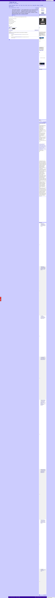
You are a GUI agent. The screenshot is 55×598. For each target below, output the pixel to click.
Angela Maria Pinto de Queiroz (18, 34)
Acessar (44, 0)
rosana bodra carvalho (17, 14)
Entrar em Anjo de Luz (11, 33)
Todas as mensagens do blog (12, 7)
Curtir (10, 27)
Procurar (54, 0)
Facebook (11, 28)
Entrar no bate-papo (50, 597)
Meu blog (18, 7)
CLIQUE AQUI (41, 50)
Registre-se (41, 0)
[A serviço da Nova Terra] (42, 43)
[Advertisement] (41, 82)
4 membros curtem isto (14, 27)
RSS (9, 39)
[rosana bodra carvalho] (10, 11)
